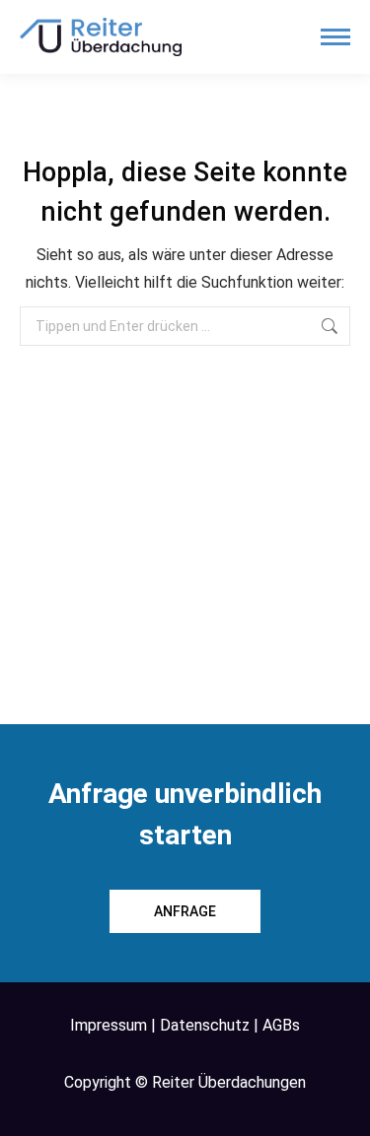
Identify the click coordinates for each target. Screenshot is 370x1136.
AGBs (281, 1025)
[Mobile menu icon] (335, 37)
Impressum (108, 1025)
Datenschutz (205, 1025)
